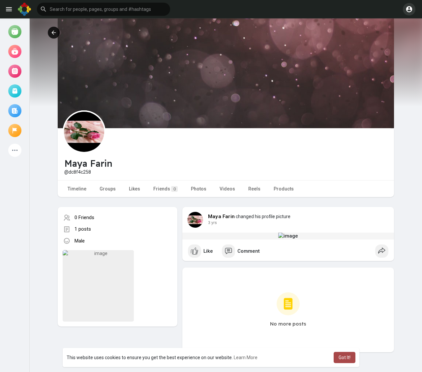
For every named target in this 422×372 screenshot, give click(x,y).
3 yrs (212, 222)
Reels (254, 188)
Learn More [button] (245, 357)
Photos (198, 188)
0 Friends (84, 217)
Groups (108, 188)
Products (284, 188)
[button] (103, 9)
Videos (227, 188)
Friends (164, 188)
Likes (134, 188)
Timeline (77, 188)
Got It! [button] (344, 357)
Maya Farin (221, 216)
